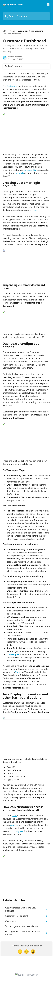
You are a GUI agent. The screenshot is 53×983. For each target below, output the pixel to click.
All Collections (9, 31)
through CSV (30, 170)
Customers (12, 86)
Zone (18, 672)
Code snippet (13, 654)
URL (14, 815)
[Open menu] (48, 4)
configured (18, 831)
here (35, 210)
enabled (14, 825)
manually (19, 173)
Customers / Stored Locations (30, 31)
